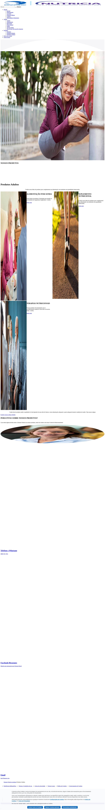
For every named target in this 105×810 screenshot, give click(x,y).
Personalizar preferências (69, 807)
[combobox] (8, 7)
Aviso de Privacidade (24, 801)
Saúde (8, 26)
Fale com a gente (8, 36)
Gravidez (9, 13)
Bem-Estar (9, 23)
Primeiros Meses (11, 15)
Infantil (5, 9)
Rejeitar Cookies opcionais (52, 807)
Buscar (18, 6)
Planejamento (10, 12)
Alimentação (10, 22)
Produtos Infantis (11, 33)
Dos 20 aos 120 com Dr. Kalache (15, 29)
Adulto (5, 19)
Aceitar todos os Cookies (35, 807)
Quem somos (7, 37)
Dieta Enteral (10, 25)
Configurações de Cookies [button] (57, 799)
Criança (9, 16)
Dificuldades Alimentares (13, 18)
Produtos (6, 30)
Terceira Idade (10, 27)
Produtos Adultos (11, 34)
